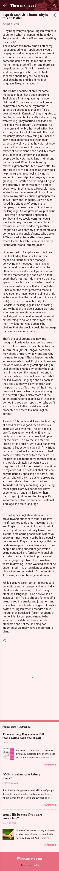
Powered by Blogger (31, 858)
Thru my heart (23, 5)
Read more (50, 764)
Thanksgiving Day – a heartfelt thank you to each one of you (23, 736)
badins (36, 865)
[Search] (54, 6)
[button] (54, 15)
